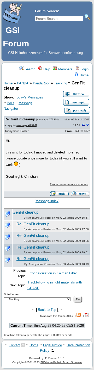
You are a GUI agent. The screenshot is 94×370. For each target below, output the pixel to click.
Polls (10, 103)
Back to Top (47, 310)
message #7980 (47, 119)
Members (64, 69)
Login (84, 69)
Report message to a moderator (69, 184)
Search (29, 69)
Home (84, 75)
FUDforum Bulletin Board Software (61, 362)
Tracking (60, 83)
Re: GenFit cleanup (19, 119)
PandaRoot (41, 83)
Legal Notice (52, 345)
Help (46, 69)
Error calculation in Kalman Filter (52, 273)
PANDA (22, 83)
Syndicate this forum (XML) (56, 315)
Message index (47, 201)
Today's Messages (29, 97)
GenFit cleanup (25, 212)
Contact (14, 345)
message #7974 (26, 125)
